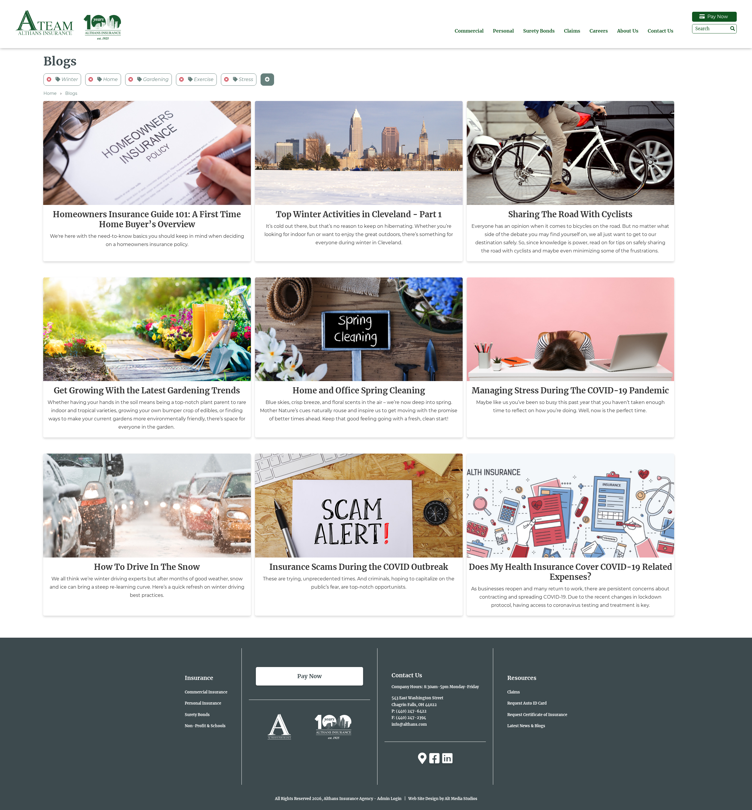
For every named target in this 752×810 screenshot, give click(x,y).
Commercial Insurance (206, 692)
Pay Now (717, 16)
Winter (69, 79)
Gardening (155, 79)
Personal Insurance (203, 703)
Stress (245, 79)
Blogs (71, 93)
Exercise (203, 79)
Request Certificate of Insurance (537, 714)
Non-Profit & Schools (205, 725)
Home (110, 79)
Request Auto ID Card (527, 703)
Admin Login (389, 798)
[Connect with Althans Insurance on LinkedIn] (447, 758)
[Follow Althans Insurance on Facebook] (434, 758)
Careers (599, 31)
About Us (627, 31)
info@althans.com (409, 724)
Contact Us (660, 31)
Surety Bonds (539, 31)
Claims (572, 31)
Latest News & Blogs (526, 725)
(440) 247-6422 (411, 711)
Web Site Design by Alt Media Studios (442, 798)
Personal (503, 31)
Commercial (469, 31)
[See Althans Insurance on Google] (422, 758)
